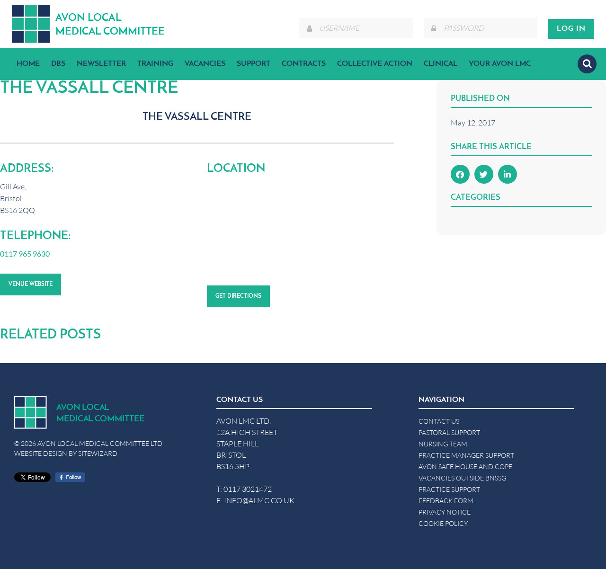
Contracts (304, 64)
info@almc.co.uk (259, 500)
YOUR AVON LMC (500, 64)
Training (155, 64)
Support (253, 64)
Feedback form (446, 501)
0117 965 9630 (25, 253)
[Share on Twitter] (483, 174)
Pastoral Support (449, 432)
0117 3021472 (247, 488)
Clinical (440, 64)
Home (28, 64)
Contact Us (439, 421)
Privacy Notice (445, 512)
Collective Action (374, 64)
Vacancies (205, 64)
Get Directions (238, 296)
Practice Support (449, 489)
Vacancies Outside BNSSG (462, 478)
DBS (58, 64)
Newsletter (101, 64)
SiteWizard (97, 453)
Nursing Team (443, 444)
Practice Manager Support (466, 455)
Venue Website (31, 284)
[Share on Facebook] (460, 174)
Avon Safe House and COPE (465, 466)
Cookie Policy (443, 523)
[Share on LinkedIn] (507, 174)
